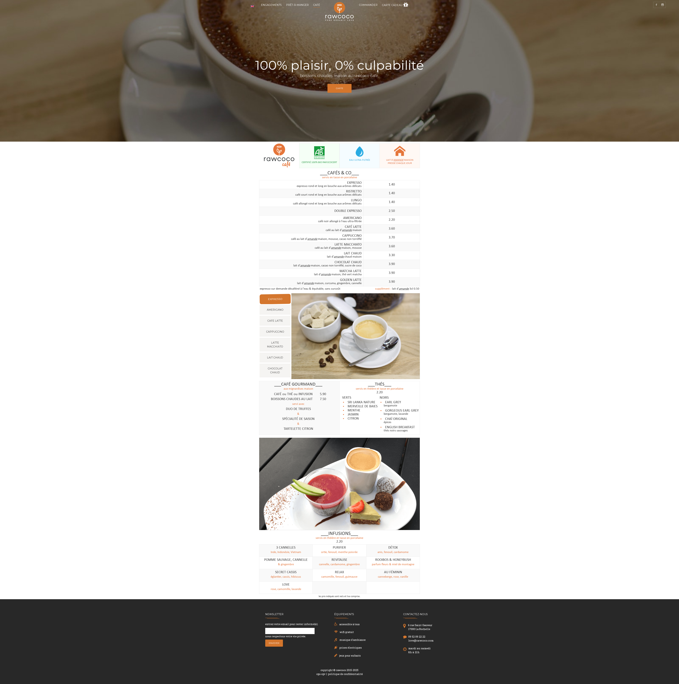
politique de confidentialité (345, 674)
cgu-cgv (320, 674)
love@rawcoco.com (421, 640)
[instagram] (663, 5)
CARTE (339, 88)
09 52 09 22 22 (416, 636)
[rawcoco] (339, 15)
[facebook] (656, 5)
